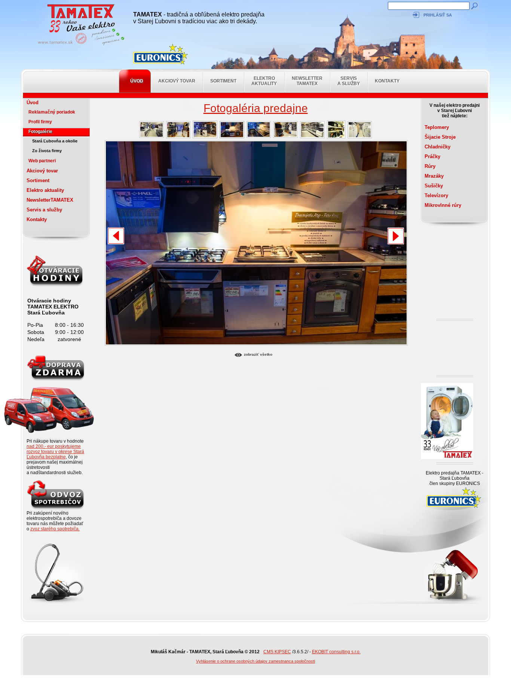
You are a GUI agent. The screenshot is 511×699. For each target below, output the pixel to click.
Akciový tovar (176, 81)
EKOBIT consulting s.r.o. (336, 651)
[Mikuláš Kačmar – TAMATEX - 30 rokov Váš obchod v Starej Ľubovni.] (79, 45)
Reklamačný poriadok (51, 112)
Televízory (436, 195)
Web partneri (42, 160)
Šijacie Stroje (440, 137)
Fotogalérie (40, 131)
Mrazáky (434, 176)
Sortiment (223, 81)
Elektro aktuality (264, 81)
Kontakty (387, 81)
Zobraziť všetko (258, 354)
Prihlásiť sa (437, 15)
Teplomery (437, 127)
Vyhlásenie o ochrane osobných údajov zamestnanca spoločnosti (255, 661)
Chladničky (437, 147)
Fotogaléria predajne (256, 108)
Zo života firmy (47, 150)
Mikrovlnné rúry (443, 205)
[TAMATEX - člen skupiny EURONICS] (161, 54)
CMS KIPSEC (277, 651)
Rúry (430, 166)
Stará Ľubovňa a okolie (54, 141)
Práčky (432, 156)
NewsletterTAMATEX (307, 81)
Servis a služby (348, 81)
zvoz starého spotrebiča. (55, 528)
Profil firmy (40, 121)
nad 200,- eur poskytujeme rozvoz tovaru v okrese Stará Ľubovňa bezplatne (55, 452)
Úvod (136, 81)
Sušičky (434, 186)
